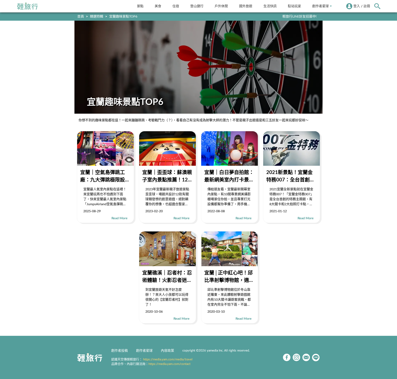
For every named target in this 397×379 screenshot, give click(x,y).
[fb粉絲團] (287, 357)
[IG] (296, 357)
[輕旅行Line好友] (316, 357)
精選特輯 (96, 16)
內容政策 (167, 350)
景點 (140, 6)
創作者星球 (320, 6)
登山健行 (196, 6)
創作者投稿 (119, 350)
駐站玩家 (294, 6)
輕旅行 (27, 6)
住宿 (175, 6)
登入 (356, 6)
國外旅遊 (245, 6)
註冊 (367, 6)
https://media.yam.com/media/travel (168, 359)
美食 (158, 6)
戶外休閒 (221, 6)
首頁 (80, 16)
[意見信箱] (306, 357)
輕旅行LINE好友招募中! (299, 16)
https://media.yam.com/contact (169, 364)
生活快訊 (270, 6)
